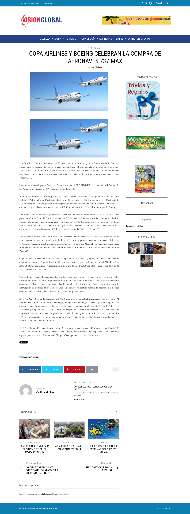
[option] (34, 436)
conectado (41, 493)
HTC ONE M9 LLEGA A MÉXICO (99, 467)
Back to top (162, 508)
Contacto (47, 3)
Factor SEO (37, 508)
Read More (79, 400)
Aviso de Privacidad (30, 3)
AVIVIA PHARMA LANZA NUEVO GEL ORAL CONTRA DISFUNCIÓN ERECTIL (42, 468)
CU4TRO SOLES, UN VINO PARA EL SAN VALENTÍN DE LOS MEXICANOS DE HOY (35, 449)
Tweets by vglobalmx (134, 226)
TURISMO (95, 48)
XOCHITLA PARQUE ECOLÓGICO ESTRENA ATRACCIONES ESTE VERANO (103, 449)
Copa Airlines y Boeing (29, 356)
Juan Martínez (96, 66)
